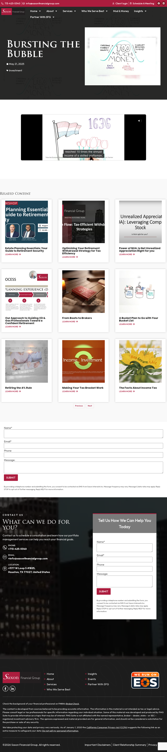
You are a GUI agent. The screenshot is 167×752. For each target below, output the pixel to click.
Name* (8, 428)
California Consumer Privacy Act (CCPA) (107, 727)
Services (67, 11)
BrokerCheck (72, 703)
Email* (8, 441)
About (50, 11)
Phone (7, 450)
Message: (9, 460)
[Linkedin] (164, 3)
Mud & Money (121, 11)
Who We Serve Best (92, 11)
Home (33, 11)
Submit (11, 477)
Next (90, 406)
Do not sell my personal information (60, 730)
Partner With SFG (40, 17)
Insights (138, 11)
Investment (15, 70)
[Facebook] (159, 3)
